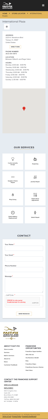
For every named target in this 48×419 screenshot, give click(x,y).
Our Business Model (32, 358)
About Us (7, 359)
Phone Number (10, 266)
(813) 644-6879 (11, 54)
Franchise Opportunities (34, 351)
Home (4, 13)
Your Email (9, 255)
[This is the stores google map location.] (24, 110)
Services (6, 352)
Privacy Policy (16, 416)
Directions (15, 47)
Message (8, 276)
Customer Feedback (10, 365)
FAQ (27, 361)
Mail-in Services (9, 355)
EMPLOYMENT (8, 388)
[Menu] (43, 6)
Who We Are (30, 354)
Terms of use (6, 416)
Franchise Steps (31, 364)
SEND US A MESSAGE (11, 385)
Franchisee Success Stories (35, 367)
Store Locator (18, 13)
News (6, 362)
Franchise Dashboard (29, 416)
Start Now (29, 370)
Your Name (9, 244)
